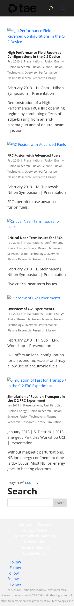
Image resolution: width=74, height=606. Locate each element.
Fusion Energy (54, 61)
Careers (44, 524)
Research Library (44, 78)
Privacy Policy (35, 530)
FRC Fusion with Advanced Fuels (33, 155)
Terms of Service (35, 547)
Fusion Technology (32, 254)
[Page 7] (31, 482)
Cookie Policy (34, 553)
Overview (31, 72)
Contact (25, 524)
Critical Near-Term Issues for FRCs (34, 237)
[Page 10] (34, 482)
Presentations (33, 61)
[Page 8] (32, 482)
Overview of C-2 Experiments (30, 309)
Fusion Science (42, 67)
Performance (48, 72)
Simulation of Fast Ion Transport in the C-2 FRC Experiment (36, 398)
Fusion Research (18, 67)
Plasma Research (19, 78)
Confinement (53, 243)
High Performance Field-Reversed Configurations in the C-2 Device (34, 54)
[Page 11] (35, 482)
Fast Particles (53, 405)
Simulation (54, 422)
